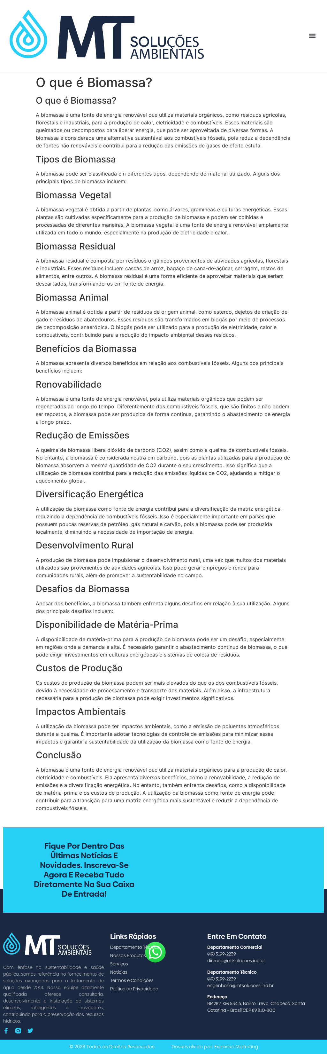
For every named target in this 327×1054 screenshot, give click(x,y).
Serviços (119, 964)
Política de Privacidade (134, 989)
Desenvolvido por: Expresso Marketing (215, 1046)
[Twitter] (30, 1031)
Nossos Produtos (128, 955)
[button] (312, 36)
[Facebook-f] (6, 1031)
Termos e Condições (132, 980)
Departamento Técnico (135, 947)
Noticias (118, 972)
